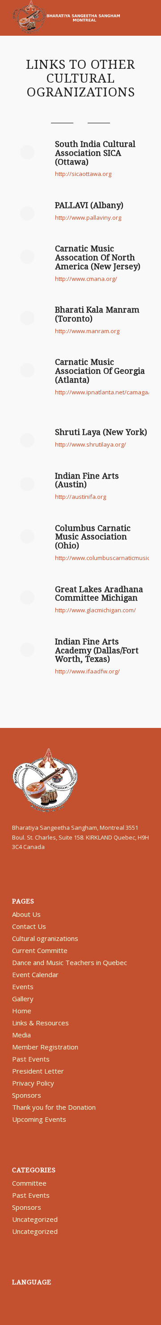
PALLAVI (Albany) (89, 205)
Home (21, 1010)
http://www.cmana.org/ (86, 279)
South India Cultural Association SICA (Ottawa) (95, 153)
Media (21, 1034)
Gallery (23, 998)
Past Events (31, 1058)
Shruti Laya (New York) (101, 432)
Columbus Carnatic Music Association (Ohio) (93, 537)
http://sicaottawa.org (83, 174)
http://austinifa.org (80, 497)
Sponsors (26, 1095)
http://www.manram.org (87, 331)
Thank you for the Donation (54, 1107)
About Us (26, 914)
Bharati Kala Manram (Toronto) (97, 314)
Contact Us (29, 926)
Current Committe (40, 950)
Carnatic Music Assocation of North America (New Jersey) (97, 257)
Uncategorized (35, 1219)
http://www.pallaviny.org (88, 217)
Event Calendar (35, 974)
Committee (29, 1183)
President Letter (38, 1070)
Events (23, 986)
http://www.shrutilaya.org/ (90, 444)
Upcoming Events (39, 1119)
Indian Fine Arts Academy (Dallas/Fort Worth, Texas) (97, 650)
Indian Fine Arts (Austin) (87, 480)
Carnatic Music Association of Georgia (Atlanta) (100, 371)
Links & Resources (40, 1022)
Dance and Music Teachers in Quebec (69, 962)
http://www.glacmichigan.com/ (95, 610)
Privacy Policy (33, 1082)
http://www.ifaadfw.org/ (87, 671)
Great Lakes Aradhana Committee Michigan (99, 594)
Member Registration (45, 1046)
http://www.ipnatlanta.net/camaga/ (102, 392)
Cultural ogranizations (45, 938)
